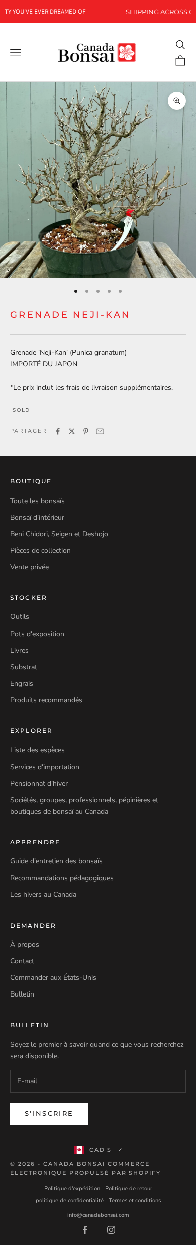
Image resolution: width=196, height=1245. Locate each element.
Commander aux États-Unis (53, 977)
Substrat (23, 667)
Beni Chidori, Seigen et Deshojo (59, 534)
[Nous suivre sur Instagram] (111, 1230)
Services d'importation (44, 767)
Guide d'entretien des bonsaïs (56, 861)
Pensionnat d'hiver (39, 783)
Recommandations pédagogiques (62, 878)
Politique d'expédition (72, 1188)
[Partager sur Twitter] (72, 431)
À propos (24, 944)
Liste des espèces (37, 750)
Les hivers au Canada (43, 894)
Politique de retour (128, 1188)
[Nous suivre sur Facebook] (85, 1230)
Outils (19, 616)
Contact (22, 961)
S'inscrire (49, 1113)
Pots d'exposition (37, 634)
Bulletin (22, 994)
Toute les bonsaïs (37, 501)
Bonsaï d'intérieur (37, 517)
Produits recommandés (46, 700)
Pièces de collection (40, 550)
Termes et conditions (135, 1200)
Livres (19, 650)
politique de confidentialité (70, 1200)
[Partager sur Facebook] (58, 431)
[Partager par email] (100, 431)
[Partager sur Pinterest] (86, 431)
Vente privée (29, 567)
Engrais (21, 683)
